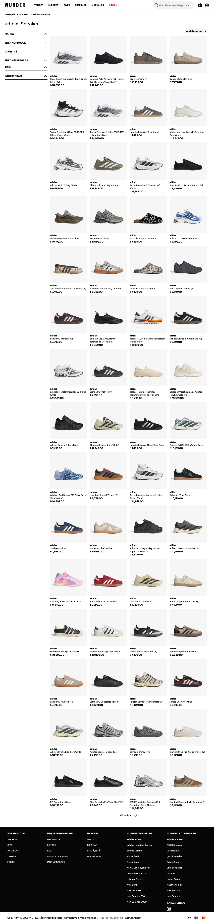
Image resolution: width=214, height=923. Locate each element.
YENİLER (38, 5)
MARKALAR (98, 5)
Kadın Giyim (173, 879)
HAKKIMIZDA (54, 839)
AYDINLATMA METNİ (57, 856)
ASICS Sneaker (174, 845)
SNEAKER (53, 5)
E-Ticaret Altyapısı (108, 918)
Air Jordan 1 (133, 856)
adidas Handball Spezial (139, 845)
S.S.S (49, 850)
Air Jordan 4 (133, 862)
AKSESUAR (81, 5)
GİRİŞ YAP (92, 845)
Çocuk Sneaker (175, 856)
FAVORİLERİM (94, 856)
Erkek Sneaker (174, 868)
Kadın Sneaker (174, 885)
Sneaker (23, 14)
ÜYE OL (91, 839)
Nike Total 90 (134, 890)
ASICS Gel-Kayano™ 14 (138, 868)
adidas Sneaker (41, 14)
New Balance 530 (136, 896)
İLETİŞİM (51, 845)
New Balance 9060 (137, 902)
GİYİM (67, 5)
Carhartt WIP (173, 850)
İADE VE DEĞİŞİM (56, 862)
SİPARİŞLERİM (94, 850)
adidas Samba (134, 850)
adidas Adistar (134, 839)
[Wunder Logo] (15, 5)
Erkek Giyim (173, 862)
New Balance (173, 896)
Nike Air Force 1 (134, 879)
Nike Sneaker (174, 890)
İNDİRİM (113, 5)
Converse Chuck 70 (137, 873)
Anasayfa (10, 14)
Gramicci (171, 873)
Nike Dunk (132, 885)
